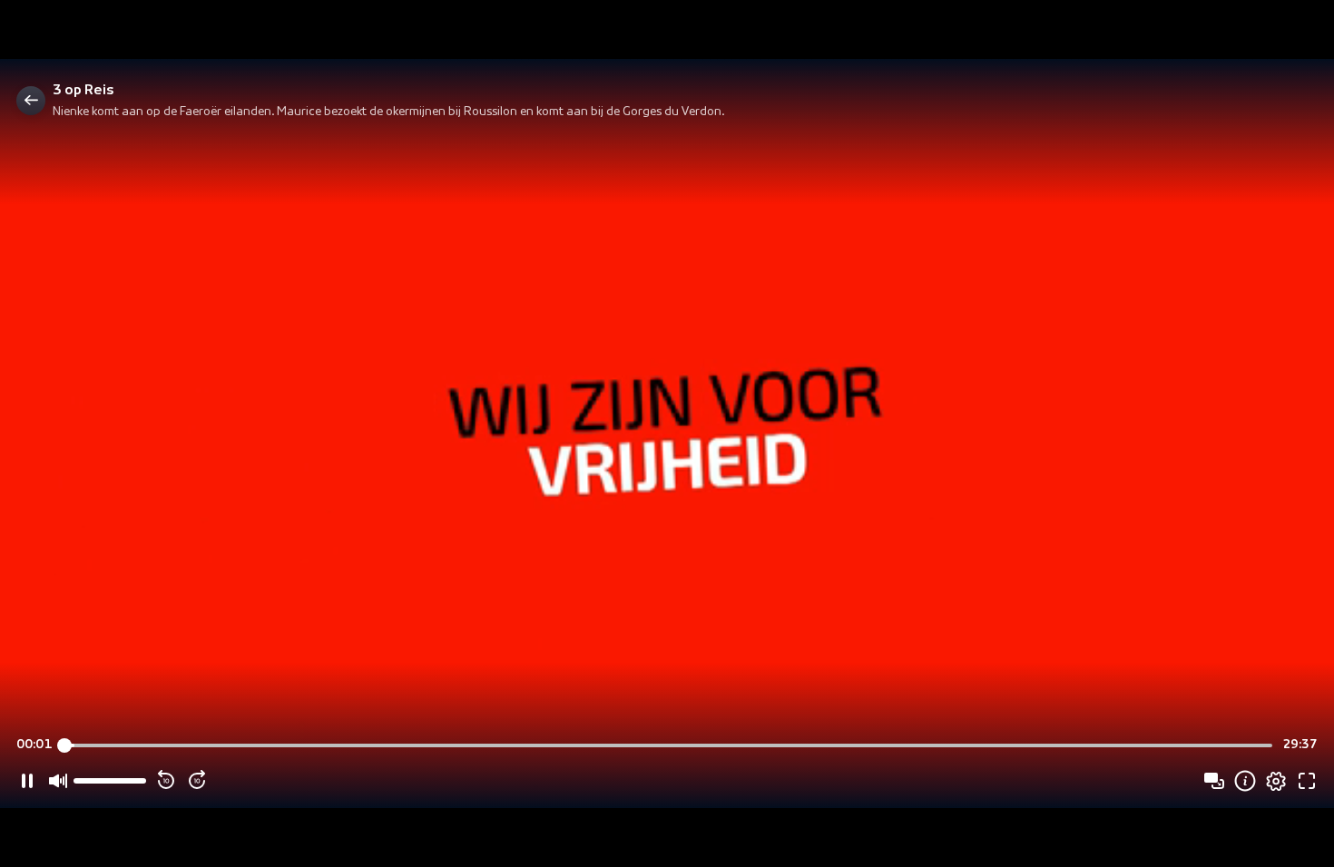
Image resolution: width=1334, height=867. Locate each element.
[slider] (668, 745)
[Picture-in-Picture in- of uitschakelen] (1214, 781)
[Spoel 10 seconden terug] (166, 781)
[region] (667, 434)
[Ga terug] (30, 100)
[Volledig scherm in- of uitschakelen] (1307, 781)
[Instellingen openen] (1276, 781)
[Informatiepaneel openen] (1245, 781)
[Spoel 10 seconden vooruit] (197, 781)
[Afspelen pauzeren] (27, 781)
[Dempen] (58, 781)
